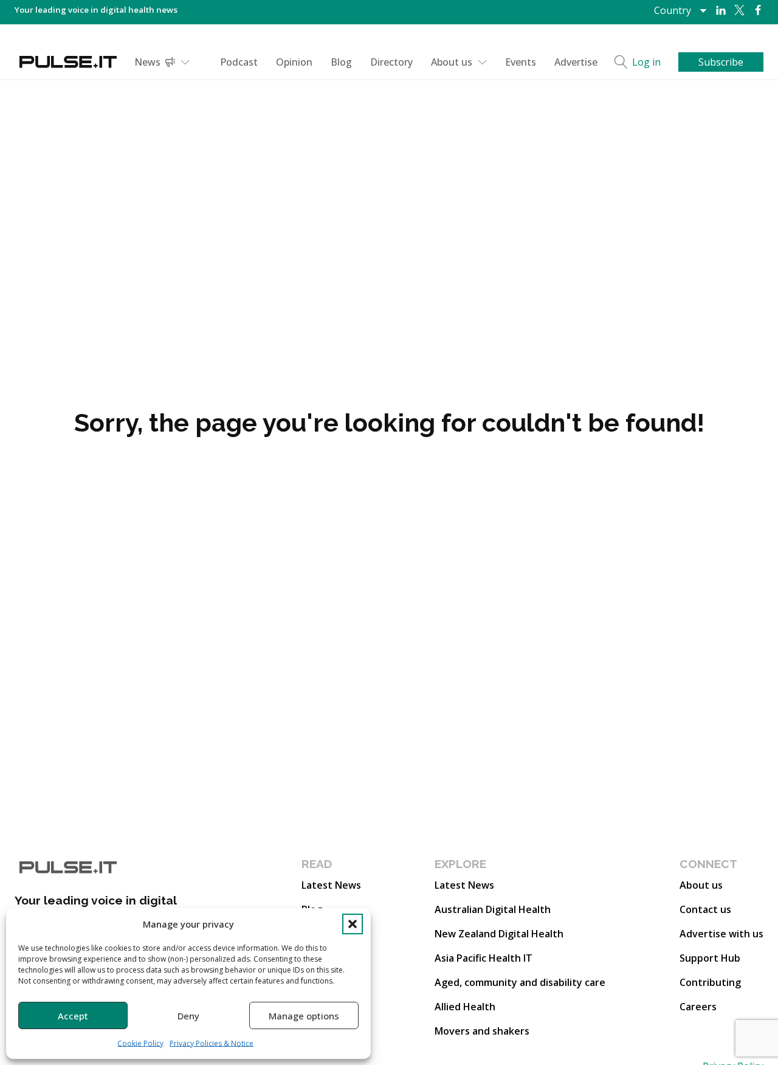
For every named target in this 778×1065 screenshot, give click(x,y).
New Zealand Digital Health (499, 933)
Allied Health (465, 1006)
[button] (352, 924)
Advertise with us (721, 933)
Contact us (705, 909)
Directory (391, 62)
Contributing (710, 982)
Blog (341, 62)
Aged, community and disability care (520, 982)
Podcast (239, 62)
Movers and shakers (482, 1031)
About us (451, 62)
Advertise (575, 62)
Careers (698, 1006)
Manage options (304, 1016)
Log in (646, 62)
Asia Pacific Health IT (483, 958)
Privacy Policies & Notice (211, 1043)
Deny (188, 1016)
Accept (73, 1016)
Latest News (331, 885)
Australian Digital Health (493, 909)
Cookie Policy (140, 1043)
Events (520, 62)
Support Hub (710, 958)
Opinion (294, 62)
